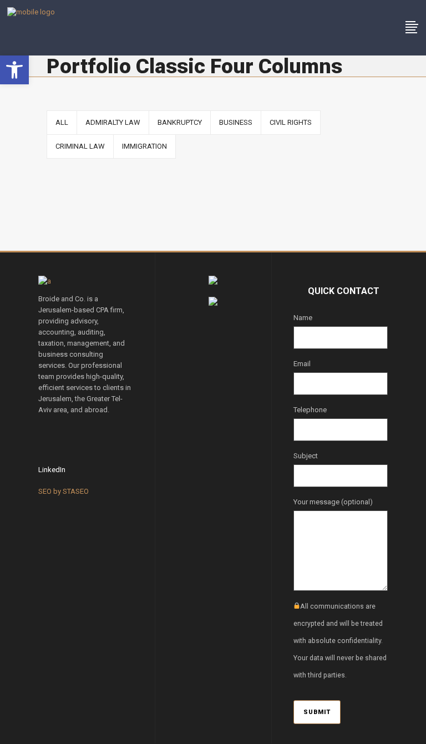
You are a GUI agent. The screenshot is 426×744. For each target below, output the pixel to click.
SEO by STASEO (63, 491)
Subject (305, 456)
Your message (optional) (333, 502)
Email (302, 364)
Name (302, 317)
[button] (14, 69)
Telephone (310, 410)
